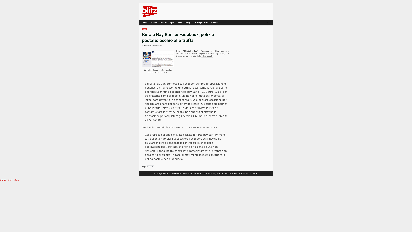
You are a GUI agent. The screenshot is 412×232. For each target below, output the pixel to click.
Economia (163, 23)
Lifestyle (188, 23)
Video (180, 23)
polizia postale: (207, 56)
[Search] (267, 23)
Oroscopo (215, 23)
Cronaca (154, 23)
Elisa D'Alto (147, 45)
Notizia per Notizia (201, 23)
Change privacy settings (9, 180)
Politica (145, 23)
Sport (172, 23)
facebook (150, 167)
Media (144, 29)
